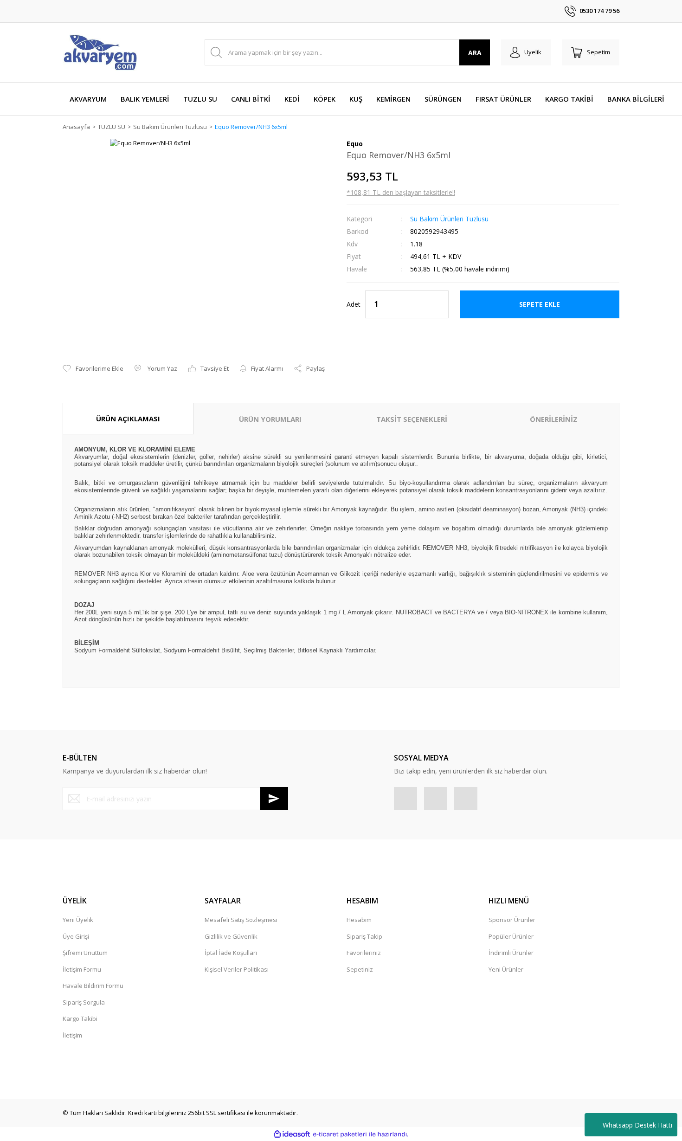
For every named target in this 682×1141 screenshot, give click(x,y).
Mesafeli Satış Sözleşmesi (241, 919)
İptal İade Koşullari (231, 952)
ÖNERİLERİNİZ (554, 419)
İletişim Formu (82, 969)
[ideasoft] (291, 1134)
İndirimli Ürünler (511, 952)
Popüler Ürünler (511, 936)
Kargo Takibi (80, 1018)
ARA (475, 52)
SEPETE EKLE (539, 304)
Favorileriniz (364, 952)
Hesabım (359, 919)
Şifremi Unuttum (85, 952)
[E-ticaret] (340, 1134)
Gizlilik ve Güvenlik (231, 936)
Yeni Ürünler (506, 969)
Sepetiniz (360, 969)
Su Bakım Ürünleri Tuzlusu (449, 218)
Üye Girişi (76, 936)
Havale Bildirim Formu (93, 985)
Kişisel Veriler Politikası (237, 969)
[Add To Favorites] (93, 369)
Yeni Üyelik (78, 919)
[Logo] (100, 52)
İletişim (72, 1035)
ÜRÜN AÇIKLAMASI (128, 418)
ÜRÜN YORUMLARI (270, 419)
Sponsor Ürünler (512, 919)
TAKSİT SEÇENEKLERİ (411, 419)
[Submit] (274, 798)
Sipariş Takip (364, 936)
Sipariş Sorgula (84, 1002)
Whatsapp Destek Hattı (637, 1125)
